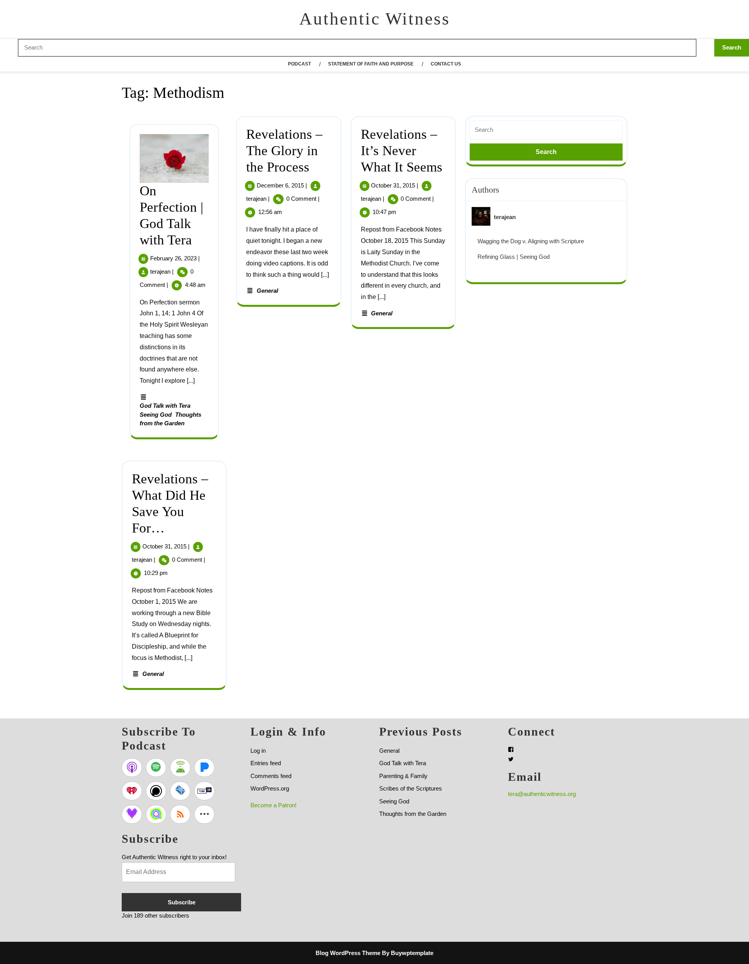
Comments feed (270, 776)
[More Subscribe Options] (204, 814)
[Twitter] (511, 759)
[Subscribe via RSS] (180, 814)
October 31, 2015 (393, 185)
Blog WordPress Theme (348, 953)
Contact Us (446, 64)
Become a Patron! (273, 805)
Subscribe (181, 902)
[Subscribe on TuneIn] (204, 791)
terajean (160, 271)
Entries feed (265, 763)
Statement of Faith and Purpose (371, 64)
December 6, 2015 (280, 185)
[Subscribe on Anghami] (156, 814)
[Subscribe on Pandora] (204, 767)
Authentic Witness (374, 18)
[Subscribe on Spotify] (156, 767)
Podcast (299, 64)
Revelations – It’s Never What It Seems (401, 151)
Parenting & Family (403, 776)
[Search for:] (546, 130)
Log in (258, 750)
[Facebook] (511, 749)
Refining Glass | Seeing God (513, 256)
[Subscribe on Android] (180, 767)
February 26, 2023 (173, 258)
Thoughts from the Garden (412, 813)
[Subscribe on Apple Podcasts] (132, 767)
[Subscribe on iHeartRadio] (132, 791)
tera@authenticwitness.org (542, 794)
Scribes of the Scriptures (410, 788)
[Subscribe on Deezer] (132, 814)
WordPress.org (269, 788)
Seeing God (156, 414)
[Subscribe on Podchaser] (156, 791)
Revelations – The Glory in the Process (284, 151)
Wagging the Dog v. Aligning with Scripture (530, 241)
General (267, 290)
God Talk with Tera (165, 405)
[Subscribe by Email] (180, 791)
